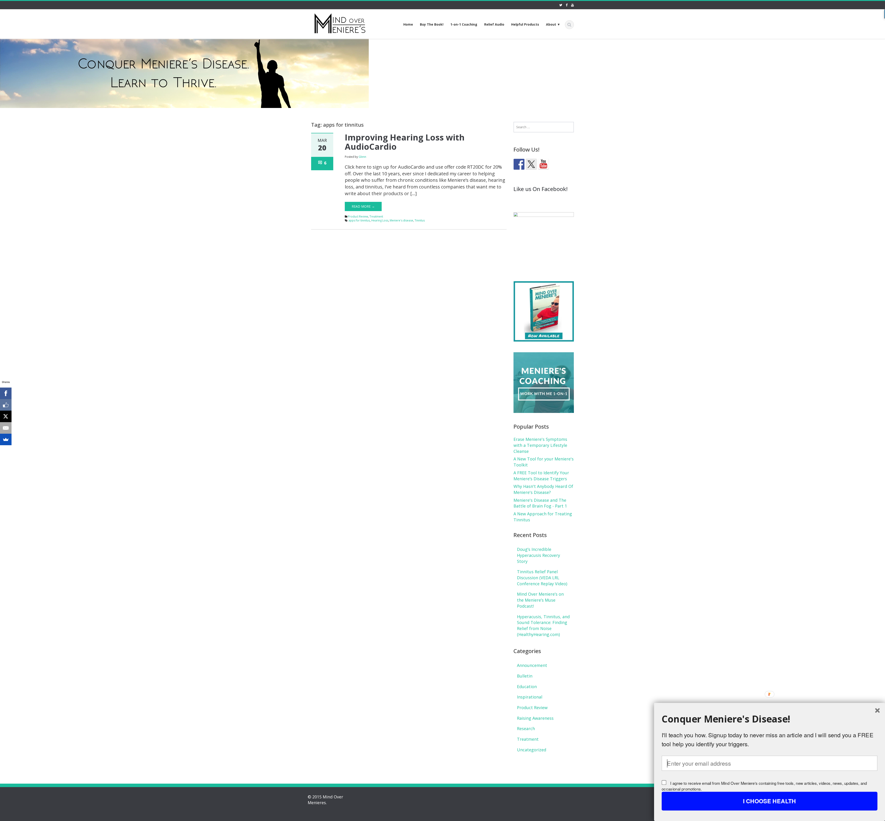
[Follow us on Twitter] (531, 164)
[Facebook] (6, 393)
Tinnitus (420, 220)
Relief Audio (494, 24)
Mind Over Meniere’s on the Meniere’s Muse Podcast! (540, 600)
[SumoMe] (6, 439)
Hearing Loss (379, 220)
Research (526, 728)
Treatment (376, 216)
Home (408, 24)
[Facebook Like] (6, 405)
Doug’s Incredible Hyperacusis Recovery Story (538, 555)
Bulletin (524, 676)
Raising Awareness (535, 718)
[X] (6, 416)
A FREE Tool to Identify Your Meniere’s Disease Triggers (541, 475)
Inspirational (529, 697)
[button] (769, 719)
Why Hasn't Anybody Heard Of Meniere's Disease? (543, 489)
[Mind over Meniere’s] (340, 22)
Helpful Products (525, 24)
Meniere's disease (401, 220)
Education (527, 686)
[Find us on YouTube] (543, 164)
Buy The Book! (431, 24)
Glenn (362, 157)
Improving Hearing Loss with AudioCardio (405, 142)
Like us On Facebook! (540, 189)
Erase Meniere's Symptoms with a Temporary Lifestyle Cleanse (540, 445)
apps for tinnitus (359, 220)
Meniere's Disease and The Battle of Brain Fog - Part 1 (540, 503)
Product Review (358, 216)
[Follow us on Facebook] (519, 164)
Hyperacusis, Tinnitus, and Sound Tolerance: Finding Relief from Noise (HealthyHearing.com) (543, 625)
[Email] (6, 428)
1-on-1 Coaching (463, 24)
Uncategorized (531, 749)
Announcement (532, 665)
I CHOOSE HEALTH (769, 801)
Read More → (363, 206)
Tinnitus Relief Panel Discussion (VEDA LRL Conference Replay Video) (542, 577)
